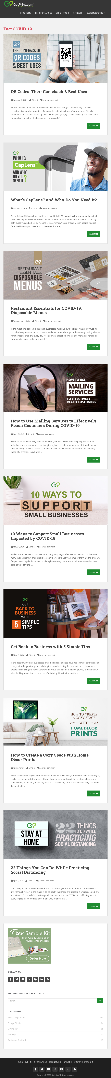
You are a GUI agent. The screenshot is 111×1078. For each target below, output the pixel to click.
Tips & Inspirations (43, 13)
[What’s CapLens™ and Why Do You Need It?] (55, 167)
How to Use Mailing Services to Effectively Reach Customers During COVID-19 (54, 423)
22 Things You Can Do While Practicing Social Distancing (50, 870)
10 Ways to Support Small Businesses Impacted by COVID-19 (47, 536)
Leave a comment (50, 100)
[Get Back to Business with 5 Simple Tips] (55, 613)
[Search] (100, 1000)
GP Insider (77, 13)
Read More (93, 125)
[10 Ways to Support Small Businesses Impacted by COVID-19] (55, 500)
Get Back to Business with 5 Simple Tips (50, 646)
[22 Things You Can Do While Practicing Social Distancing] (55, 834)
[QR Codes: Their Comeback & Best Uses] (55, 58)
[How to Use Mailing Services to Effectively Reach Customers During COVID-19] (55, 388)
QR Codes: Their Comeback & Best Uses (49, 91)
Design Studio (62, 13)
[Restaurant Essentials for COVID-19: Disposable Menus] (55, 275)
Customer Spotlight (96, 13)
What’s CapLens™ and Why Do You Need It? (54, 200)
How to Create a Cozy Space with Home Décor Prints (50, 757)
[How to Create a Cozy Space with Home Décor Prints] (55, 722)
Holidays (12, 1034)
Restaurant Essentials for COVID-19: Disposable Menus (46, 310)
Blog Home (25, 13)
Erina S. (35, 100)
